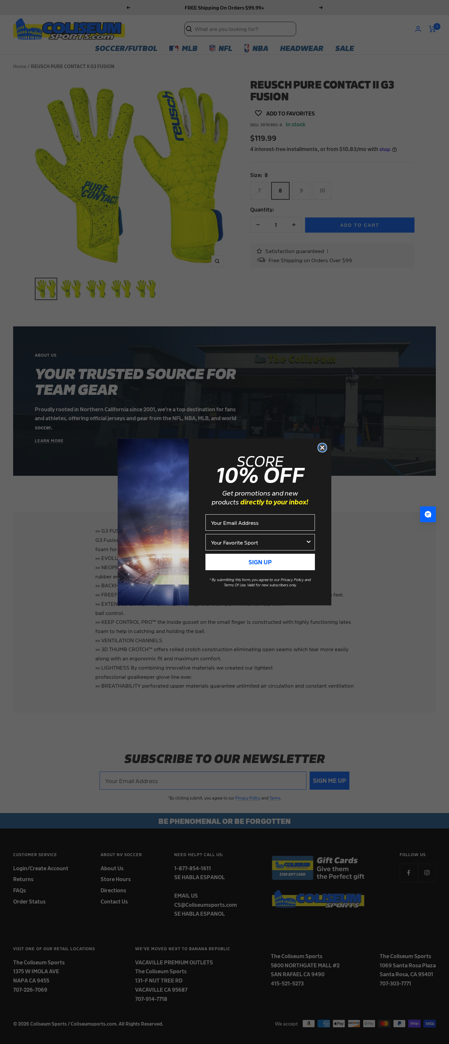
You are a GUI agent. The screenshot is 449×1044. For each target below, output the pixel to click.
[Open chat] (428, 514)
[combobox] (258, 542)
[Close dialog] (322, 448)
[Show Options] (308, 542)
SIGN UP (260, 562)
